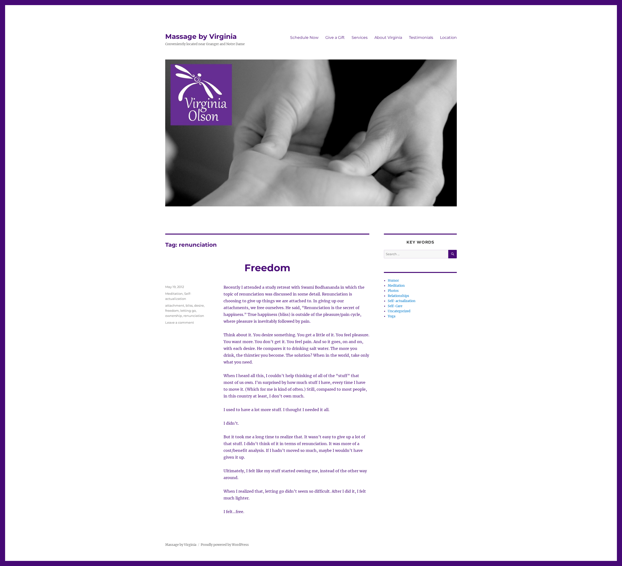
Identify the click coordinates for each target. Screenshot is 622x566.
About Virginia (388, 37)
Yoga (391, 316)
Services (360, 37)
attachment (174, 305)
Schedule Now (304, 37)
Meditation (174, 294)
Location (448, 37)
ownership (173, 316)
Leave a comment (179, 322)
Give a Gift (335, 37)
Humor (393, 281)
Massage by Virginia (201, 36)
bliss (189, 305)
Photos (393, 291)
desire (199, 305)
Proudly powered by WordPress (225, 545)
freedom (172, 311)
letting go (188, 311)
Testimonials (421, 37)
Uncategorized (399, 311)
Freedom (267, 268)
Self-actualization (401, 301)
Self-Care (395, 306)
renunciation (193, 316)
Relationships (398, 296)
